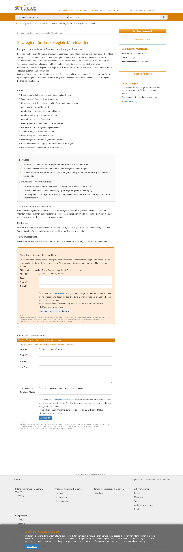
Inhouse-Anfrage (131, 101)
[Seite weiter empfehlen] (99, 474)
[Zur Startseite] (32, 7)
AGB (159, 479)
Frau (43, 273)
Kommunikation (63, 501)
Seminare (44, 23)
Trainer (137, 501)
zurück (20, 23)
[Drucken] (79, 474)
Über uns (149, 10)
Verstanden (32, 546)
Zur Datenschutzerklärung (134, 541)
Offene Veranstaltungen (68, 10)
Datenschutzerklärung (61, 293)
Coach (137, 493)
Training (19, 519)
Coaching (99, 493)
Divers (61, 273)
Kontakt (166, 479)
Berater (137, 509)
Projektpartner (134, 10)
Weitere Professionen (143, 505)
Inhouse (85, 10)
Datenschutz (149, 479)
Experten (119, 10)
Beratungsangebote (102, 10)
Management (61, 497)
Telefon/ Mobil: (27, 392)
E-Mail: (23, 286)
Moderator (138, 497)
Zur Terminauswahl (142, 31)
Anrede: (24, 274)
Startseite (31, 23)
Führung (20, 495)
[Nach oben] (87, 474)
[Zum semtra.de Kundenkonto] (165, 4)
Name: (23, 282)
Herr (52, 273)
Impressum (137, 479)
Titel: (22, 278)
